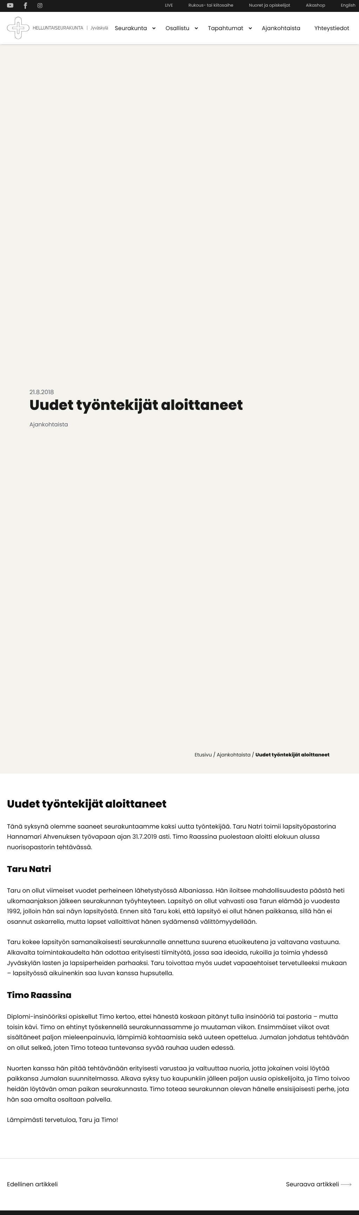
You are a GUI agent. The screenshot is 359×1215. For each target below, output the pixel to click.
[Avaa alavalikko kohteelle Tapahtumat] (250, 28)
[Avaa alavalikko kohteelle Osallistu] (196, 28)
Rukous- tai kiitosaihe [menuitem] (211, 5)
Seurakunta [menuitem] (131, 28)
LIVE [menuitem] (169, 5)
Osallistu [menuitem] (177, 28)
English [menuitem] (348, 5)
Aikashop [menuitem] (315, 5)
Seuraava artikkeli (312, 1184)
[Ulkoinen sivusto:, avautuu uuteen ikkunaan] (12, 5)
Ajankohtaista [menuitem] (281, 28)
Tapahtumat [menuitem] (225, 28)
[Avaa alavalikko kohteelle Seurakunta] (154, 28)
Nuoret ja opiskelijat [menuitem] (269, 5)
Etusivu (203, 754)
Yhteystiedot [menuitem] (331, 28)
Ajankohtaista (233, 754)
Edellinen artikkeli (32, 1184)
